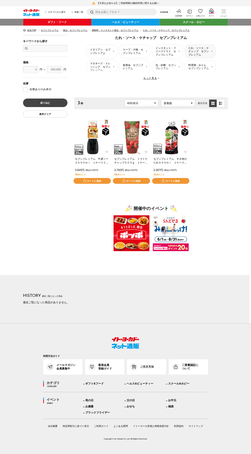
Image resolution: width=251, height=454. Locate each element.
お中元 (172, 400)
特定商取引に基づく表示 (76, 426)
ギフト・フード (57, 22)
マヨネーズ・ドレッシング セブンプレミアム (100, 66)
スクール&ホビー (178, 383)
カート (211, 16)
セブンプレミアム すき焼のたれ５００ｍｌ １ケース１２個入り (170, 161)
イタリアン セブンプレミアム (100, 51)
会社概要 (53, 426)
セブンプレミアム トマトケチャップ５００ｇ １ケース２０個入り (131, 161)
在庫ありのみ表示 (40, 89)
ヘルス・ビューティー (125, 22)
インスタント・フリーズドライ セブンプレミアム (166, 51)
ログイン (189, 16)
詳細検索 (164, 12)
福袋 (171, 406)
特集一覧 (78, 12)
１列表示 (221, 103)
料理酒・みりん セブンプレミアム (198, 67)
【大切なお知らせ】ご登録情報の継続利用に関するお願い (128, 3)
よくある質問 (121, 426)
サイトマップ (196, 426)
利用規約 (179, 426)
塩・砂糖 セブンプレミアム (166, 67)
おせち (131, 406)
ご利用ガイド (101, 426)
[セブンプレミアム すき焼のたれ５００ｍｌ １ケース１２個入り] (171, 137)
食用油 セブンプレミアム (133, 67)
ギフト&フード (94, 383)
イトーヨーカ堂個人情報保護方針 (151, 426)
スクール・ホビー (194, 22)
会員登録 (178, 16)
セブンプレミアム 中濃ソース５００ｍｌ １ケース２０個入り (91, 161)
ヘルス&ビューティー (140, 383)
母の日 (89, 400)
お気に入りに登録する (107, 152)
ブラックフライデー (97, 412)
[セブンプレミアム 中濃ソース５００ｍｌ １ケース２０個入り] (92, 137)
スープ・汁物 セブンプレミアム (133, 51)
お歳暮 (89, 406)
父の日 (131, 400)
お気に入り (200, 16)
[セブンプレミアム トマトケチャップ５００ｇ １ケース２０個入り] (131, 137)
